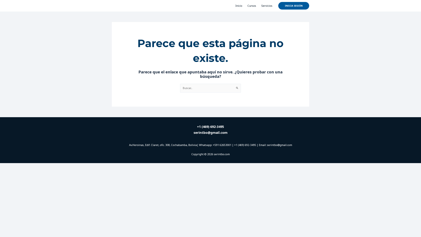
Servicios (266, 6)
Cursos (252, 6)
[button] (293, 6)
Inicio (238, 6)
